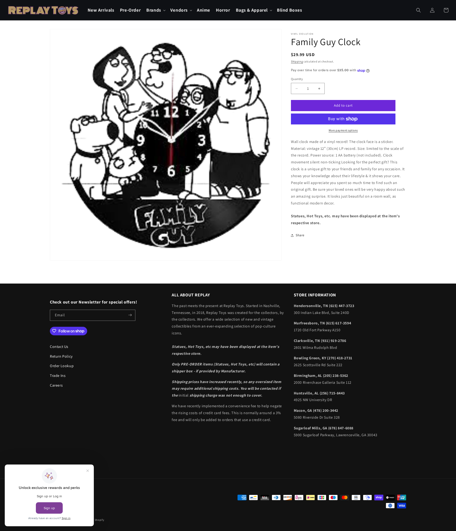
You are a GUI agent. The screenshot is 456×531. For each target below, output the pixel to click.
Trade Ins (58, 375)
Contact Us (59, 346)
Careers (56, 385)
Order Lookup (62, 365)
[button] (155, 10)
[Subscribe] (130, 315)
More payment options (343, 130)
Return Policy (61, 356)
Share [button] (300, 235)
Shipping (297, 61)
